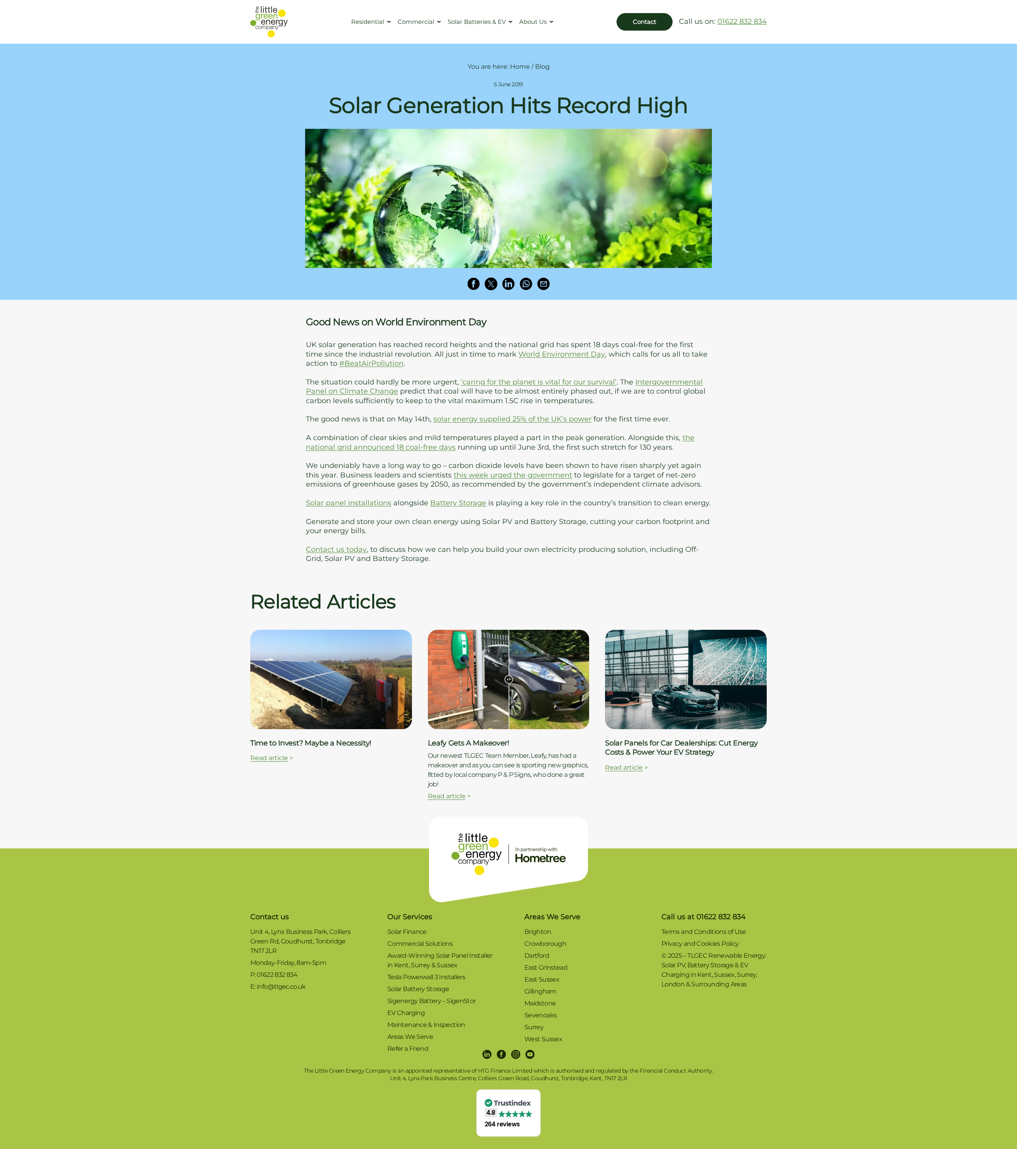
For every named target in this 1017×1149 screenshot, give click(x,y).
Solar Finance (407, 932)
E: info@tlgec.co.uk (278, 986)
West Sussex (543, 1039)
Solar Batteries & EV (477, 21)
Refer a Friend (407, 1048)
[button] (508, 1113)
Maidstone (540, 1003)
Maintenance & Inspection (426, 1025)
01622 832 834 (742, 21)
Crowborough (545, 943)
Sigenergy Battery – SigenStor (431, 1001)
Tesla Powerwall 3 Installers (426, 977)
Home (520, 66)
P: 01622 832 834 (274, 974)
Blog (542, 66)
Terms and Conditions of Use (703, 932)
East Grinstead (545, 967)
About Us (533, 21)
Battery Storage (458, 503)
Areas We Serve (410, 1036)
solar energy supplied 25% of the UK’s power (512, 419)
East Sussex (541, 979)
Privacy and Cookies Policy (700, 943)
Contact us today (336, 549)
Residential (367, 21)
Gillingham (540, 991)
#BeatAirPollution (371, 363)
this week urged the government (513, 475)
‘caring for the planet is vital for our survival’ (539, 382)
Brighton (537, 932)
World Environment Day (561, 354)
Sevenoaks (540, 1015)
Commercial (416, 21)
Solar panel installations (348, 503)
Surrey (533, 1027)
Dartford (536, 955)
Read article (269, 758)
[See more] (331, 679)
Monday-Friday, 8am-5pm (288, 963)
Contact (644, 21)
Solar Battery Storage (418, 989)
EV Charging (406, 1013)
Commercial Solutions (419, 943)
